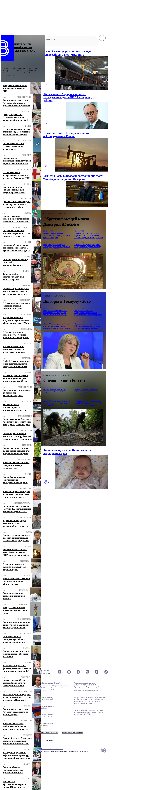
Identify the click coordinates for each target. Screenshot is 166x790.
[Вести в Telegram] (78, 672)
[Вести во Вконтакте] (87, 672)
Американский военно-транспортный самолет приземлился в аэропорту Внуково (19, 49)
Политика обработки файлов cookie (52, 749)
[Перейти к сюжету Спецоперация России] (73, 427)
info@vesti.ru (45, 708)
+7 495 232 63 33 (46, 716)
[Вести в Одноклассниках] (96, 672)
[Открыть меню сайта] (102, 38)
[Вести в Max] (68, 672)
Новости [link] (50, 39)
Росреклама (44, 725)
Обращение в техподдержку (72, 732)
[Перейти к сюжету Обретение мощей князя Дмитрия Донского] (73, 271)
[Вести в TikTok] (106, 672)
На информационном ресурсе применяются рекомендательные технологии (64, 751)
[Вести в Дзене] (59, 672)
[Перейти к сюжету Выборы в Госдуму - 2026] (73, 350)
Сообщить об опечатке (49, 732)
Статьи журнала (49, 741)
